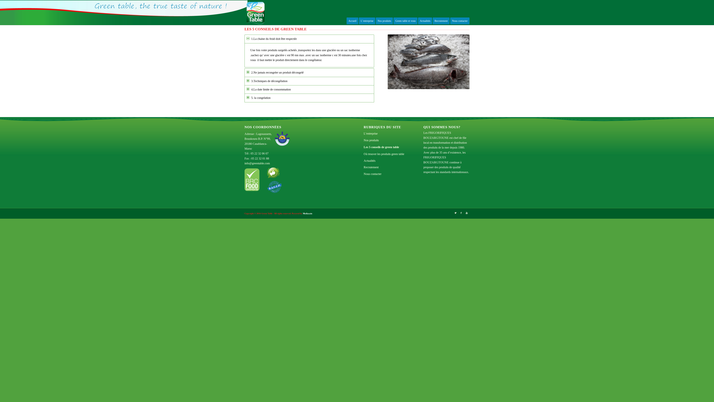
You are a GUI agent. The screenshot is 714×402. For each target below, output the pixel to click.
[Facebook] (461, 213)
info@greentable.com (257, 163)
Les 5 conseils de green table (381, 147)
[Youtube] (466, 213)
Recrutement (371, 167)
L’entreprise (371, 133)
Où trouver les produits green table (384, 154)
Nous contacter (372, 174)
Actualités (369, 160)
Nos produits (371, 140)
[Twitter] (455, 213)
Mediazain (307, 213)
